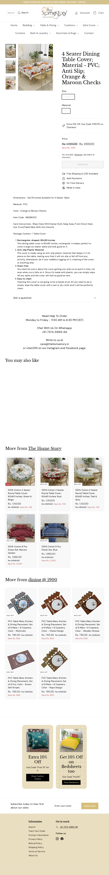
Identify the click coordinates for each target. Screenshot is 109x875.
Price (65, 138)
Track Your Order (37, 831)
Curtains (20, 33)
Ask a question (22, 298)
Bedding (28, 25)
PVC (66, 110)
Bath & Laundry (39, 33)
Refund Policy (35, 843)
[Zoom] (35, 67)
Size (64, 91)
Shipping (78, 155)
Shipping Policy (36, 847)
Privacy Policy (35, 839)
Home (14, 25)
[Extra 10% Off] (37, 740)
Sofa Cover (89, 25)
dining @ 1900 (42, 579)
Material (66, 105)
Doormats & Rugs (66, 33)
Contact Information (39, 835)
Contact (89, 33)
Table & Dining (48, 25)
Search (32, 827)
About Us (33, 855)
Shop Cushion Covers (37, 777)
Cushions (70, 25)
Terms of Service (37, 851)
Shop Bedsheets (71, 782)
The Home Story (45, 448)
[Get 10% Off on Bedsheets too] (71, 740)
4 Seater (68, 96)
